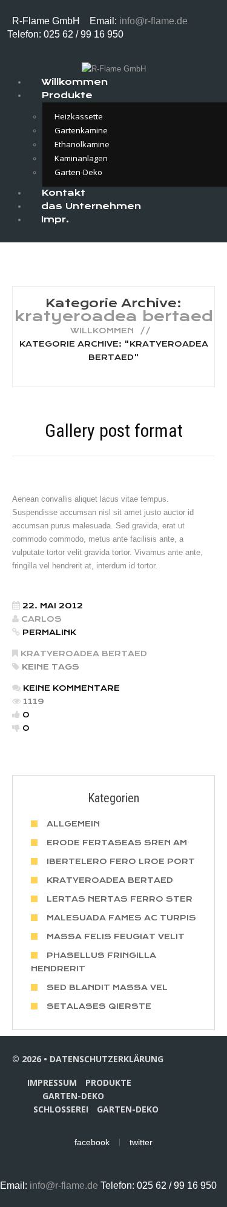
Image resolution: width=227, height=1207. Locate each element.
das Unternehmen (91, 206)
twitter (141, 1142)
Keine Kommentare (71, 688)
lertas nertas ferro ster (119, 898)
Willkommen (102, 330)
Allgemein (73, 823)
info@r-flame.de (153, 21)
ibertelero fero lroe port (121, 861)
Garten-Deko (73, 1096)
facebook (92, 1142)
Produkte (67, 95)
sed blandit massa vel (107, 987)
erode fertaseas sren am (117, 842)
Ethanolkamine (82, 144)
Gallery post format (114, 430)
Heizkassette (78, 116)
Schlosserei (60, 1109)
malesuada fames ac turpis (121, 917)
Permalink (49, 632)
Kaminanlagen (81, 158)
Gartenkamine (81, 130)
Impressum (52, 1082)
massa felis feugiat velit (116, 936)
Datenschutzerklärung (106, 1059)
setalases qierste (99, 1006)
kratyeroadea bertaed (84, 653)
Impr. (55, 219)
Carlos (41, 618)
